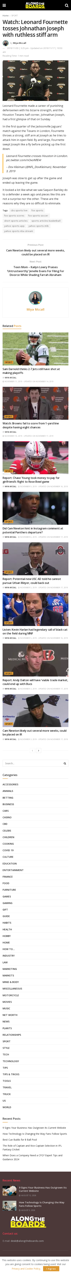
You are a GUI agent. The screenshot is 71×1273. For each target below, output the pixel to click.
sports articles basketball (46, 220)
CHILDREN (8, 837)
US (4, 1100)
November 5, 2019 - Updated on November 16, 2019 (44, 638)
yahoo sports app (14, 226)
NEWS (6, 1021)
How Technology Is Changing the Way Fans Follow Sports (35, 1133)
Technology (11, 1061)
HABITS (7, 922)
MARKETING (10, 969)
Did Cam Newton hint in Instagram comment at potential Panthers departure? (33, 530)
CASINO (7, 817)
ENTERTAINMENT (13, 870)
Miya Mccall (19, 42)
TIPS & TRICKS (11, 1074)
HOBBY (7, 936)
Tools (7, 1080)
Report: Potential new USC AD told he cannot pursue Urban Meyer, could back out (32, 581)
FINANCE (8, 876)
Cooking (8, 843)
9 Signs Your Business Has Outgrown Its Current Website (34, 1127)
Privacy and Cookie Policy (26, 1268)
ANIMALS (8, 791)
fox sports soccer (38, 215)
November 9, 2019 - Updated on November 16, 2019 (44, 486)
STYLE (6, 1048)
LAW (5, 962)
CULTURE (8, 856)
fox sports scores (14, 215)
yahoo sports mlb (39, 226)
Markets (8, 975)
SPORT (14, 15)
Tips (5, 1067)
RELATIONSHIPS (12, 1034)
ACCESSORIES (10, 784)
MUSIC (6, 1008)
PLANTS (7, 1028)
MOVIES (7, 1001)
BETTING (8, 797)
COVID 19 (8, 850)
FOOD (6, 883)
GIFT (5, 909)
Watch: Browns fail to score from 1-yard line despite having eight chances (31, 425)
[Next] (38, 750)
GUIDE (6, 916)
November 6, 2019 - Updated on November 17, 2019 (44, 537)
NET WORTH (10, 1015)
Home (6, 15)
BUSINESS (8, 804)
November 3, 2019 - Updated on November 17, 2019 (44, 689)
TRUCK (7, 1094)
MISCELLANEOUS (12, 988)
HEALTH (7, 929)
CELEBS (7, 830)
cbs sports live (19, 210)
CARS (6, 810)
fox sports (37, 210)
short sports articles (16, 220)
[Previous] (32, 750)
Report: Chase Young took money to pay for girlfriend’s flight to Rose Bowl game (31, 480)
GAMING (7, 903)
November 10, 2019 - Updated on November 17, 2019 (28, 436)
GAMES (7, 896)
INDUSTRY (9, 955)
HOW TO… (9, 949)
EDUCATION (10, 863)
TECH (6, 1054)
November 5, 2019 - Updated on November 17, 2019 (44, 587)
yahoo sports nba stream (18, 231)
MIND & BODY (11, 982)
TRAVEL (7, 1087)
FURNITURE (9, 889)
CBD (5, 824)
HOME (6, 942)
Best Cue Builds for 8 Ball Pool (20, 1139)
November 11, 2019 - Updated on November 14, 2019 (28, 381)
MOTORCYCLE (11, 995)
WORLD (7, 1107)
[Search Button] (65, 763)
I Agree (51, 1268)
